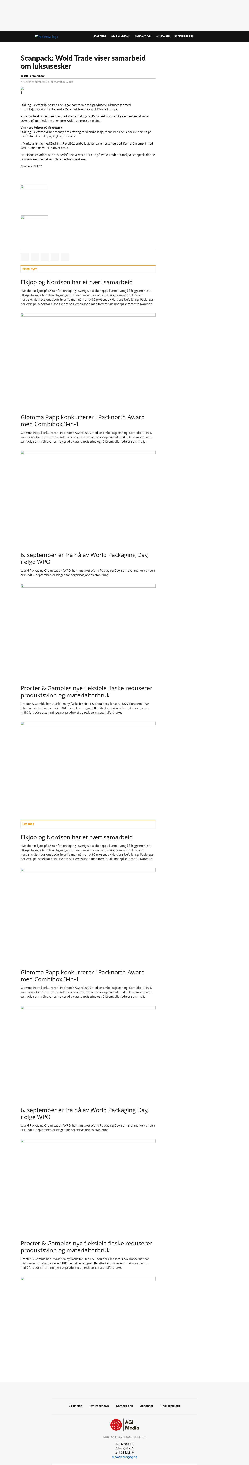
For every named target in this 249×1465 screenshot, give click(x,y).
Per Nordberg (36, 75)
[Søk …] (220, 36)
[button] (25, 257)
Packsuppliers (183, 36)
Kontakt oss (142, 36)
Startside (100, 36)
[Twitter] (128, 1389)
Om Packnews (120, 36)
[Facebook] (120, 1389)
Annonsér (163, 36)
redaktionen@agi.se (124, 1457)
